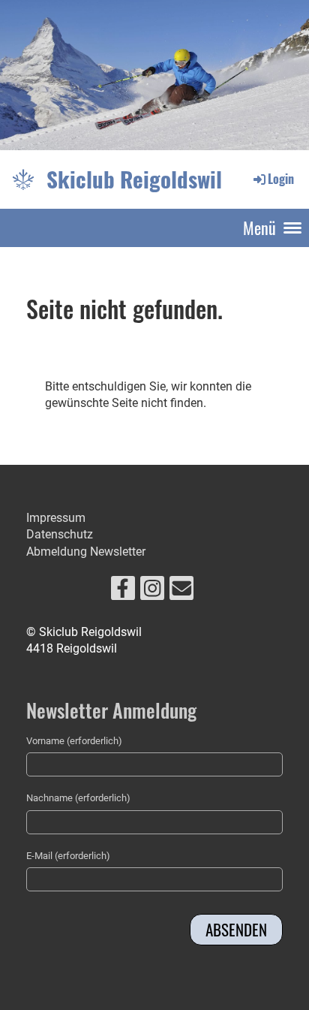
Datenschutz (59, 534)
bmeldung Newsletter (90, 551)
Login (281, 179)
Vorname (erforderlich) (74, 740)
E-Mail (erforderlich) (68, 855)
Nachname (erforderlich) (78, 797)
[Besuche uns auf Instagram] (152, 591)
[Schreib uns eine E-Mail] (182, 591)
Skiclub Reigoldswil (134, 179)
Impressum (56, 518)
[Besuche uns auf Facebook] (123, 591)
